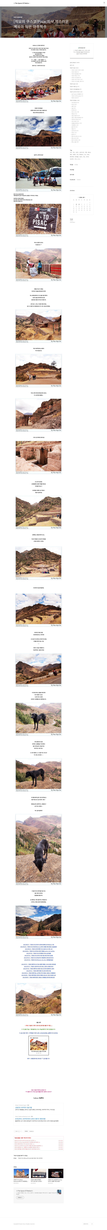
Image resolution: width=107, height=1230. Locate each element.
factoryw (86, 1199)
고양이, (77, 152)
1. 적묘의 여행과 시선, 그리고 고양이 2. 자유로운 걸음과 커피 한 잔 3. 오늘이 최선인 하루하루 (36, 1193)
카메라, (74, 154)
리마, (78, 154)
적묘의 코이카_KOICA (77, 96)
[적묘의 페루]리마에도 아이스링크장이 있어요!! (23, 1144)
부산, (76, 159)
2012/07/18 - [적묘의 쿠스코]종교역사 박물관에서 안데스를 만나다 (38, 957)
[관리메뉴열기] (104, 3)
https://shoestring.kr (21, 1105)
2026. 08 (81, 197)
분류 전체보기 (75, 62)
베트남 (74, 114)
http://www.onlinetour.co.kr (22, 1116)
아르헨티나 (75, 125)
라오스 (74, 132)
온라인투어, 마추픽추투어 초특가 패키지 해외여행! (30, 1119)
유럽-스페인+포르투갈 (77, 117)
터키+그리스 (75, 112)
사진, (71, 152)
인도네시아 (75, 130)
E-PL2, (78, 159)
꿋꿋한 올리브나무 (87, 1191)
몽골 (74, 129)
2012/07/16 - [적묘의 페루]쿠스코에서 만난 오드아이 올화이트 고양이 (38, 968)
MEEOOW (86, 1204)
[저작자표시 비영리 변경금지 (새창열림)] (31, 1131)
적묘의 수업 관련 (76, 77)
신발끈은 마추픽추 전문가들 (23, 1107)
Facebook (72, 179)
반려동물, (77, 156)
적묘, (74, 152)
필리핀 (74, 134)
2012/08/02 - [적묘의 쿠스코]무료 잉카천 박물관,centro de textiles (39, 951)
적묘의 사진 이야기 (77, 79)
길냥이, (80, 156)
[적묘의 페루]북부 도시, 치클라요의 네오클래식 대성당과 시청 (26, 1147)
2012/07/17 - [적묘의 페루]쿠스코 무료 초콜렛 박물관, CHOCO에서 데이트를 (38, 964)
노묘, (85, 154)
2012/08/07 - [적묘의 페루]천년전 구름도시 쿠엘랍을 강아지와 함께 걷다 (39, 977)
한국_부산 (75, 138)
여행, (86, 152)
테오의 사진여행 (87, 1181)
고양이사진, (81, 152)
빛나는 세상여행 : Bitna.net (87, 1178)
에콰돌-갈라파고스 (77, 123)
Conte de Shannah (88, 1216)
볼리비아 (74, 127)
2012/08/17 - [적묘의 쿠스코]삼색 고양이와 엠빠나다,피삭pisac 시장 (38, 944)
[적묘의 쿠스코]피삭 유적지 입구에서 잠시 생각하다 (24, 1140)
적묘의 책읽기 (76, 75)
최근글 (71, 164)
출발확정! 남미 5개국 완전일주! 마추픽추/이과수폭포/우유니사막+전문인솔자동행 (36, 1121)
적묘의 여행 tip (74, 86)
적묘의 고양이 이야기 (78, 70)
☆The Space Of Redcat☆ (22, 3)
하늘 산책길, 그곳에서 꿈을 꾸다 (88, 1173)
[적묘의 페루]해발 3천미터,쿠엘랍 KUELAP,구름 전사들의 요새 (26, 1149)
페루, (71, 154)
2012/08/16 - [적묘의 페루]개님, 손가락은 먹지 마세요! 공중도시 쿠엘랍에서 (38, 973)
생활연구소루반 (87, 1201)
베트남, (89, 152)
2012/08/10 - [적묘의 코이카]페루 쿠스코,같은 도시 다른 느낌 (38, 949)
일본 (74, 108)
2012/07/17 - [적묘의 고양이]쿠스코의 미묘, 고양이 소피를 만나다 (38, 966)
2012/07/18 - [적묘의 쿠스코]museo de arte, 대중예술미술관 (38, 960)
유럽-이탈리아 (76, 115)
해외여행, (72, 156)
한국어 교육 (75, 98)
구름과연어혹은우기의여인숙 (88, 1208)
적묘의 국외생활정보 (75, 89)
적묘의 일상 (74, 68)
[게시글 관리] (21, 1131)
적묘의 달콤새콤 (76, 74)
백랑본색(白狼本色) (88, 1219)
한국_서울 (75, 142)
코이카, (87, 156)
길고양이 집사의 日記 (88, 1196)
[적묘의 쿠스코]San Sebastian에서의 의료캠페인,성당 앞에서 (26, 1142)
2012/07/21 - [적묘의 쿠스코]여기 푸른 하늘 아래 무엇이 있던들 (39, 955)
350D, (88, 154)
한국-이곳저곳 (76, 140)
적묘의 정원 (75, 72)
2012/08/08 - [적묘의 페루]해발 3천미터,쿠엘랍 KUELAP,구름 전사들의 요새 (38, 975)
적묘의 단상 (74, 84)
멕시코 (74, 104)
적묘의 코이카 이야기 (76, 92)
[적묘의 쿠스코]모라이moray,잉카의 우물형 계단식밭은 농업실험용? (27, 1145)
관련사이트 (86, 1224)
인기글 (76, 164)
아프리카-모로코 (76, 119)
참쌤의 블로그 (87, 1221)
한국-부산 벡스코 (77, 136)
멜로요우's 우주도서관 (88, 1184)
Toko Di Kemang (87, 1211)
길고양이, (72, 159)
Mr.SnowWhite (87, 1194)
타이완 (74, 110)
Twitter (79, 179)
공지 (72, 65)
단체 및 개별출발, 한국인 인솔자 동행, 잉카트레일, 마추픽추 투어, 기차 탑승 (35, 1109)
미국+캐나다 (75, 102)
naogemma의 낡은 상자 (88, 1188)
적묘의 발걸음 (17, 1137)
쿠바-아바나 (75, 121)
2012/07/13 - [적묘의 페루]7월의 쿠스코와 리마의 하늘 (38, 971)
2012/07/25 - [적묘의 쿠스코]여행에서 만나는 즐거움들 (38, 953)
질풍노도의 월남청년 (88, 1214)
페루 (22, 1137)
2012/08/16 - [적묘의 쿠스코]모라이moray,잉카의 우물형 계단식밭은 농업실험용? (38, 947)
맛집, (84, 156)
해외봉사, (81, 154)
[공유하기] (19, 1131)
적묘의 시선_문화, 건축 (78, 81)
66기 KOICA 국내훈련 (77, 94)
